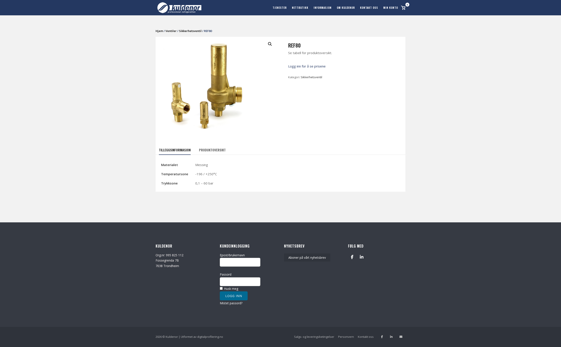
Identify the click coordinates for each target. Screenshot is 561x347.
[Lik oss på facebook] (382, 337)
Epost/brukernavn (232, 255)
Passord (225, 274)
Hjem (159, 31)
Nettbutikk (300, 7)
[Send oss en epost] (401, 337)
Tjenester (280, 7)
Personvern (346, 337)
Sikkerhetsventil (190, 31)
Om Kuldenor (346, 7)
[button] (270, 44)
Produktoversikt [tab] (212, 149)
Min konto (390, 7)
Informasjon (323, 7)
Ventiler (171, 31)
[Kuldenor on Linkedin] (362, 257)
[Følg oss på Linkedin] (391, 337)
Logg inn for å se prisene (307, 66)
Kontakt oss (369, 7)
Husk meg (230, 289)
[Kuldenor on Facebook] (352, 257)
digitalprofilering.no (210, 337)
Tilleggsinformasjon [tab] (175, 149)
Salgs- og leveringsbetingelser (314, 337)
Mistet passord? (231, 303)
